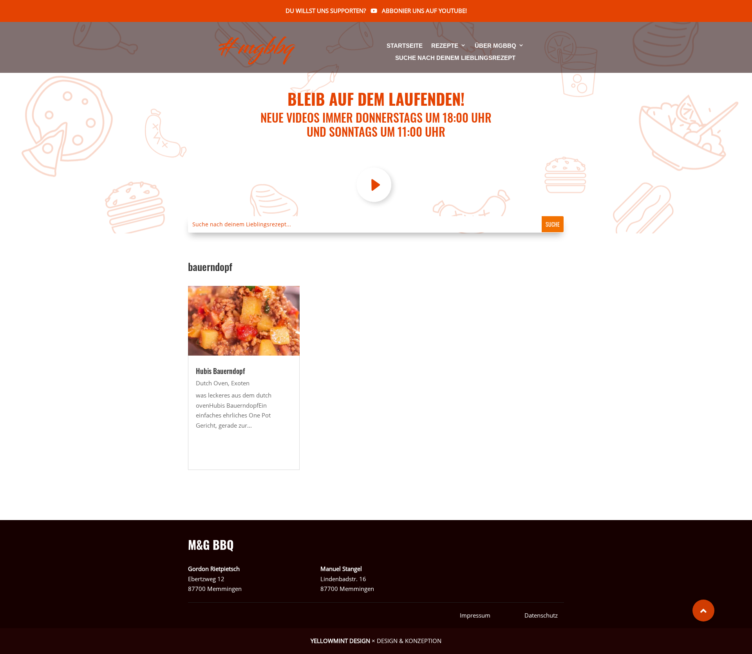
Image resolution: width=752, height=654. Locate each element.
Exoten (240, 383)
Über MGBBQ (495, 46)
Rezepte (444, 46)
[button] (703, 610)
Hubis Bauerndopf (220, 371)
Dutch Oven (212, 383)
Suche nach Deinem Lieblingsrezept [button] (455, 58)
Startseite (405, 46)
